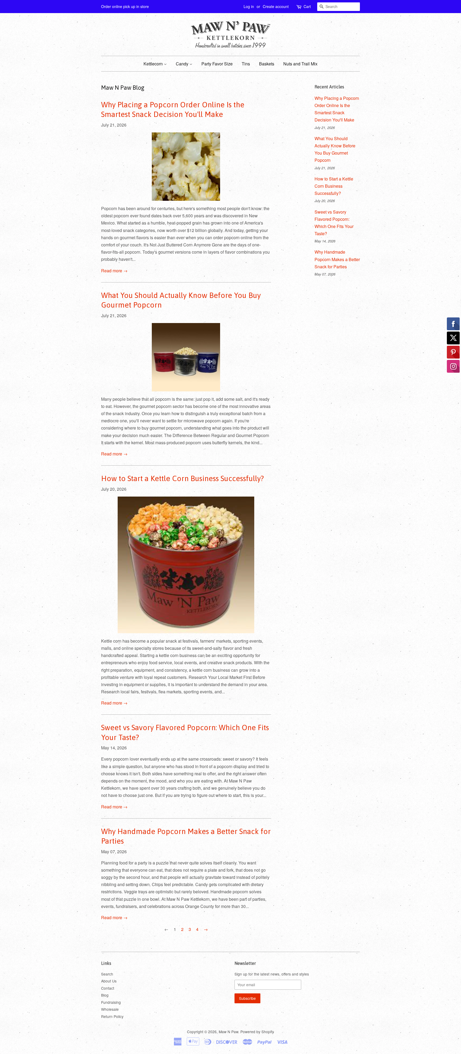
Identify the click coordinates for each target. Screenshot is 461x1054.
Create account (276, 6)
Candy (182, 64)
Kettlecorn (154, 64)
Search (107, 974)
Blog (105, 995)
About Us (109, 981)
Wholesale (110, 1009)
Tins (246, 64)
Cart (307, 6)
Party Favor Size (217, 64)
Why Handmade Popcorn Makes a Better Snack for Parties (337, 259)
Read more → (114, 271)
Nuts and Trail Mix (300, 64)
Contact (107, 988)
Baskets (266, 64)
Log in (249, 6)
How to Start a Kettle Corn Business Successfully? (182, 478)
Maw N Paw (228, 1031)
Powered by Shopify (257, 1031)
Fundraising (111, 1002)
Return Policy (112, 1016)
